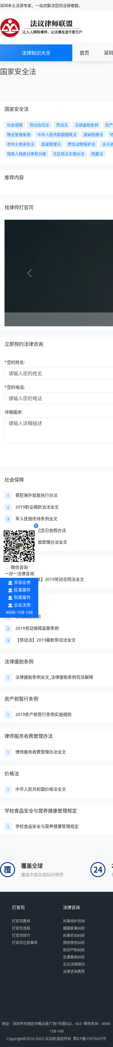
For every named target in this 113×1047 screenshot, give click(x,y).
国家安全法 (17, 109)
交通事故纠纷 (74, 957)
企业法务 (22, 605)
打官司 (18, 907)
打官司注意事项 (24, 942)
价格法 (12, 773)
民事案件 (22, 590)
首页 (84, 53)
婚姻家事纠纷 (74, 928)
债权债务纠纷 (74, 942)
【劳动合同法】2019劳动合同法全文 (49, 579)
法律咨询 (71, 907)
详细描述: (14, 412)
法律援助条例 (19, 661)
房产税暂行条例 (21, 698)
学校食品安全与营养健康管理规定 (41, 810)
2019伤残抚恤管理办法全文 (41, 542)
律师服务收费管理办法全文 (40, 752)
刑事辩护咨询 (74, 921)
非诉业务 (22, 582)
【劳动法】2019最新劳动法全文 (45, 640)
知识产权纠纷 (74, 949)
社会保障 (14, 479)
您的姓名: (15, 362)
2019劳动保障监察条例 (37, 628)
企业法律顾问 (74, 964)
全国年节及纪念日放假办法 (40, 530)
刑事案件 (22, 597)
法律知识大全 (36, 53)
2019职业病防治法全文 (37, 507)
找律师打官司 (19, 207)
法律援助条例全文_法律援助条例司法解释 (54, 677)
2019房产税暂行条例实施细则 (43, 714)
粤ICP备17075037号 (89, 1038)
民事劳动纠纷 (74, 935)
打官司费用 (21, 921)
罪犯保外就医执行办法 (36, 495)
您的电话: (15, 387)
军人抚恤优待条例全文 (36, 518)
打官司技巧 (21, 935)
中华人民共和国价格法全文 (40, 789)
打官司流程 (21, 928)
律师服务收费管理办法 (29, 736)
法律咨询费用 (74, 971)
